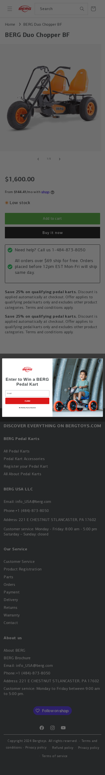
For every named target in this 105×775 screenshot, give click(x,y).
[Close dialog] (100, 361)
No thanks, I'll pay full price (27, 407)
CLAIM (27, 400)
